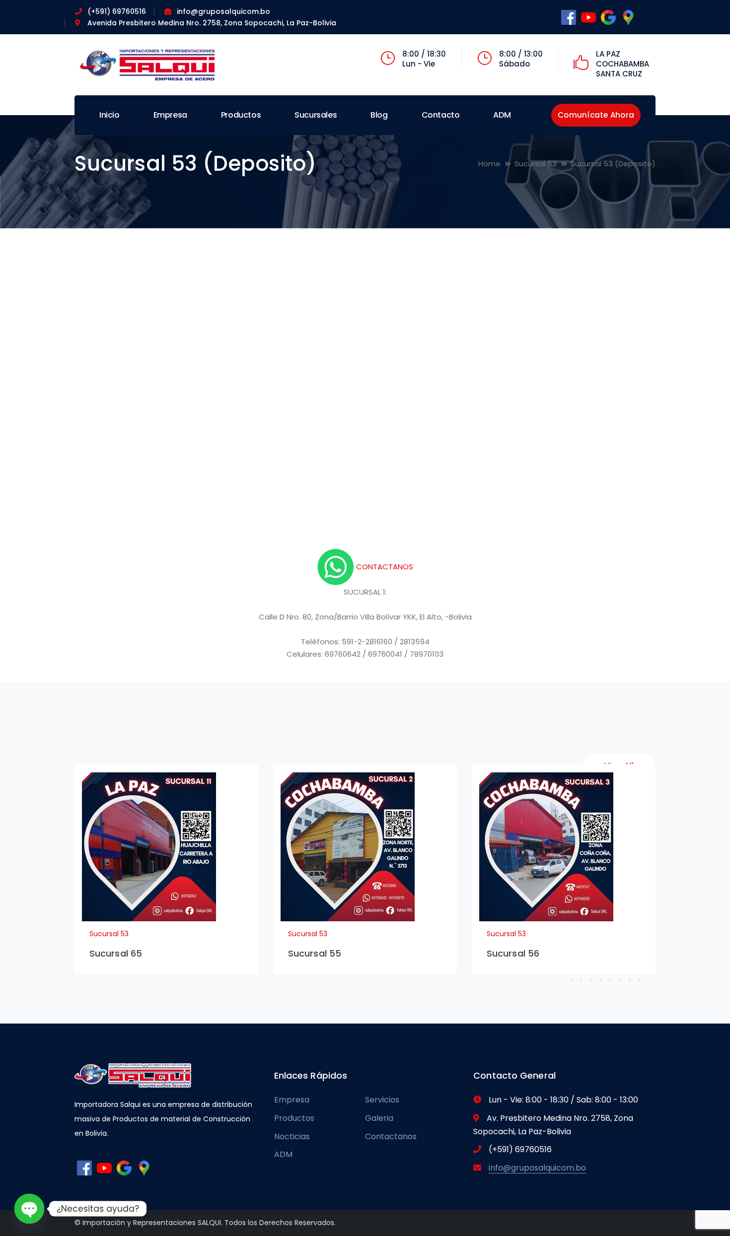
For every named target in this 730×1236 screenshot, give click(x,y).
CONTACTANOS (383, 566)
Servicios (382, 1099)
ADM (283, 1154)
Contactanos (391, 1136)
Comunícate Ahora (596, 115)
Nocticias (292, 1136)
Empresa (291, 1099)
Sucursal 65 (115, 953)
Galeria (379, 1118)
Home (489, 163)
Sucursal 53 (535, 163)
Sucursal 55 (314, 953)
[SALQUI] (148, 64)
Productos (294, 1118)
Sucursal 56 (513, 953)
